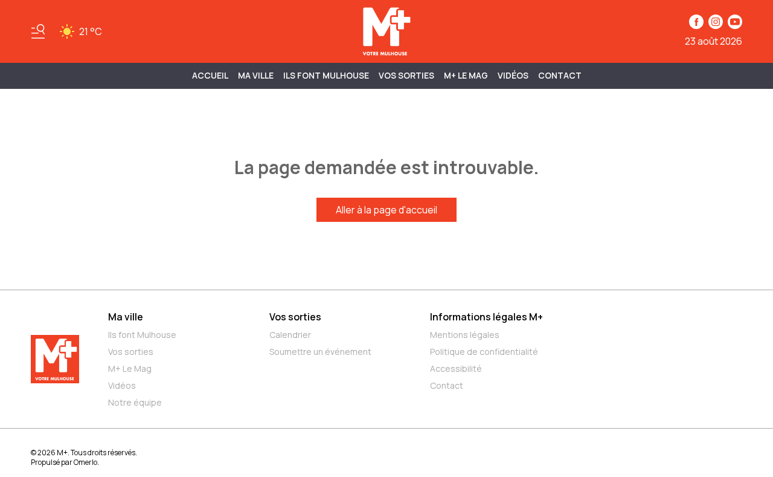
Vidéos (513, 75)
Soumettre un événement (320, 351)
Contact (560, 75)
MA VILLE (256, 75)
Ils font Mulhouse (142, 334)
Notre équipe (135, 402)
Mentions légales (464, 334)
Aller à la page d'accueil (386, 209)
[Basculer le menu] (38, 31)
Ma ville (125, 316)
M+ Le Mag (466, 75)
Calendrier (290, 334)
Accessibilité (456, 368)
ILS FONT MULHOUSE (326, 75)
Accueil (210, 75)
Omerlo (85, 462)
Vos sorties (406, 75)
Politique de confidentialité (484, 351)
